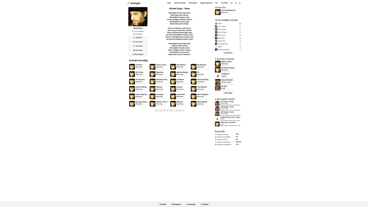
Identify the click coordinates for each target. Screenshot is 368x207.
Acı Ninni (139, 65)
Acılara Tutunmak (162, 65)
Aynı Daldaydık (202, 94)
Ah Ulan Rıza (140, 79)
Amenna (159, 87)
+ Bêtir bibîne (228, 53)
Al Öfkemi (180, 79)
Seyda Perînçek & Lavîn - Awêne (230, 117)
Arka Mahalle (202, 87)
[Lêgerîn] (232, 3)
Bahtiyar (180, 102)
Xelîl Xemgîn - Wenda (227, 102)
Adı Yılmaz (139, 72)
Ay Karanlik (181, 94)
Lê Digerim (225, 74)
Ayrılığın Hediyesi (142, 102)
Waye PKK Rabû (227, 80)
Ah (198, 72)
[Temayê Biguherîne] (240, 3)
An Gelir (180, 87)
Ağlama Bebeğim (183, 72)
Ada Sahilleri (181, 65)
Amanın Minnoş (141, 87)
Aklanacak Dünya (162, 79)
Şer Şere (224, 86)
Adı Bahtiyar (201, 65)
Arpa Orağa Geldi (142, 94)
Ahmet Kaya (137, 28)
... (174, 110)
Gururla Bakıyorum (228, 10)
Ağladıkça (159, 72)
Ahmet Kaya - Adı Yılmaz (228, 122)
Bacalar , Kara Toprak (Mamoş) (162, 102)
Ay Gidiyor (160, 94)
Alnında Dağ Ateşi (203, 79)
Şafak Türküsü (226, 62)
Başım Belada (202, 102)
